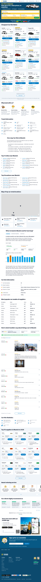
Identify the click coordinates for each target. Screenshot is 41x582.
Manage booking (31, 1)
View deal (7, 38)
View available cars (7, 220)
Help (27, 1)
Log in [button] (38, 1)
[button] (20, 206)
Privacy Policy (19, 579)
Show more (20, 95)
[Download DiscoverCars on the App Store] (10, 527)
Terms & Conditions (28, 579)
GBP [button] (16, 1)
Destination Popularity (15, 233)
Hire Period (22, 233)
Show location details (6, 41)
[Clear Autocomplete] (38, 12)
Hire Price (8, 233)
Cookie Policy (23, 579)
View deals (10, 439)
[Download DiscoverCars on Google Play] (4, 527)
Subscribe (26, 543)
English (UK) (22, 1)
